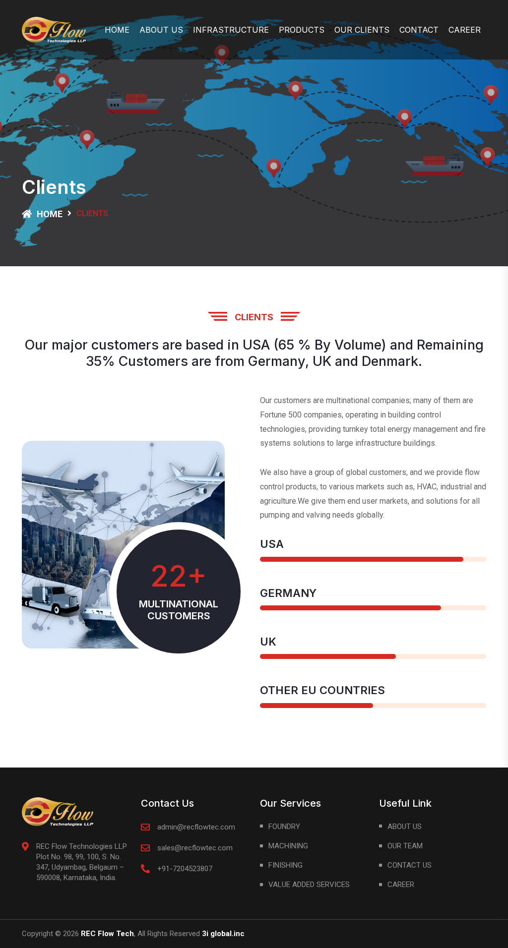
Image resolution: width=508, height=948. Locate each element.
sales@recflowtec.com (195, 847)
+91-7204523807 (184, 868)
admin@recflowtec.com (196, 827)
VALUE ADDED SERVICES (309, 884)
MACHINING (288, 845)
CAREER (400, 884)
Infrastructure (231, 30)
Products (301, 30)
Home (117, 30)
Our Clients (361, 30)
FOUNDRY (284, 826)
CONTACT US (409, 865)
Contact (419, 30)
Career (464, 30)
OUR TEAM (405, 845)
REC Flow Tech (107, 933)
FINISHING (285, 865)
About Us (161, 30)
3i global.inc (223, 933)
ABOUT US (404, 826)
